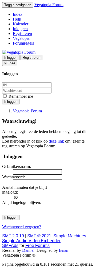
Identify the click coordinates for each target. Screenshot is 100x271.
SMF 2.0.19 (13, 236)
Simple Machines (69, 236)
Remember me (20, 96)
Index (17, 14)
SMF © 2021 (39, 236)
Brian (63, 250)
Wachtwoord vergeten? (21, 227)
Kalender (20, 24)
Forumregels (23, 43)
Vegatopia (21, 38)
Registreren (22, 33)
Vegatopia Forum (48, 4)
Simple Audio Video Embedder (31, 240)
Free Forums (37, 245)
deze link (56, 141)
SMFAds (10, 245)
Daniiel (28, 250)
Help (17, 19)
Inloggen (20, 28)
